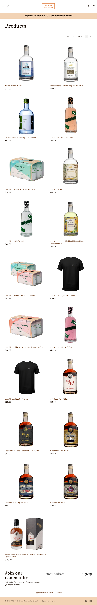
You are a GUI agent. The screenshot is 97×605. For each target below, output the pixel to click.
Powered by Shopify (31, 601)
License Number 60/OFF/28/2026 (48, 593)
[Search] (8, 6)
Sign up (87, 574)
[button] (79, 36)
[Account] (88, 6)
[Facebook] (86, 600)
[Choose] (43, 79)
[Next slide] (88, 272)
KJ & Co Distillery (17, 601)
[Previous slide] (53, 272)
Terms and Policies (48, 601)
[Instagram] (90, 600)
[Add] (43, 289)
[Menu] (3, 6)
